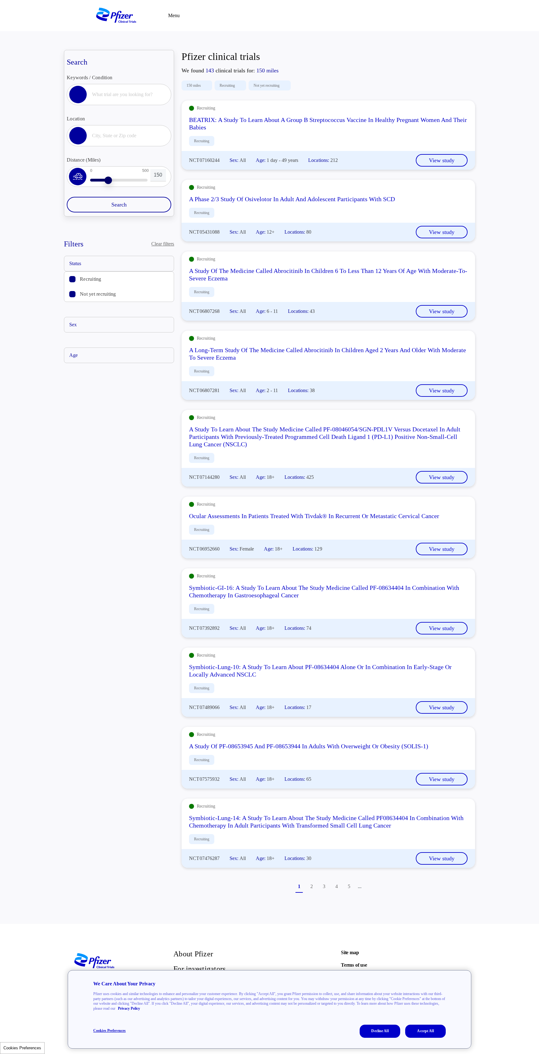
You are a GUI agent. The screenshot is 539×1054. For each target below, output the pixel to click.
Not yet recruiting (98, 294)
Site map (350, 952)
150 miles (194, 85)
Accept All (425, 1031)
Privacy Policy (129, 1008)
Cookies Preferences (22, 1048)
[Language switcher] (444, 15)
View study (441, 160)
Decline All (379, 1031)
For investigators (199, 969)
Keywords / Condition (89, 77)
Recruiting (90, 279)
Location (76, 118)
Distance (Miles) (83, 160)
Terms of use (354, 965)
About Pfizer (193, 954)
